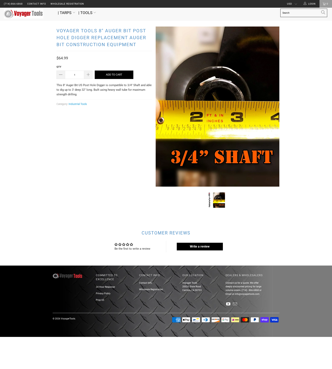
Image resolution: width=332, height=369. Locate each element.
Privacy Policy (103, 293)
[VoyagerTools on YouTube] (228, 304)
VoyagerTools (68, 318)
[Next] (273, 107)
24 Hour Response (105, 287)
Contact (230, 283)
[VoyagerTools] (28, 14)
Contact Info (36, 3)
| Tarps (65, 12)
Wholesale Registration (67, 3)
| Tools (85, 12)
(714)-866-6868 (13, 3)
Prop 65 (100, 300)
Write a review (200, 246)
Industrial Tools (78, 104)
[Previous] (162, 107)
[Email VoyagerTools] (235, 304)
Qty (58, 66)
